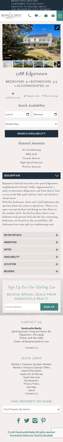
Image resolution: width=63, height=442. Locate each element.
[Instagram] (35, 420)
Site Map (31, 387)
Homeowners (31, 380)
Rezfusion (28, 435)
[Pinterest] (43, 420)
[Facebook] (19, 420)
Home (31, 390)
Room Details (12, 235)
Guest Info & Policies (31, 374)
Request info (32, 96)
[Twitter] (27, 420)
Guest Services (31, 377)
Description (12, 175)
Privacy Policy (31, 384)
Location (10, 264)
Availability (12, 257)
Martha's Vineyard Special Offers (31, 367)
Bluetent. (48, 435)
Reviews (9, 271)
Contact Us (31, 347)
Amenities (10, 242)
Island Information (31, 370)
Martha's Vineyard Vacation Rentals (31, 364)
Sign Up (49, 307)
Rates (7, 249)
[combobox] (31, 409)
